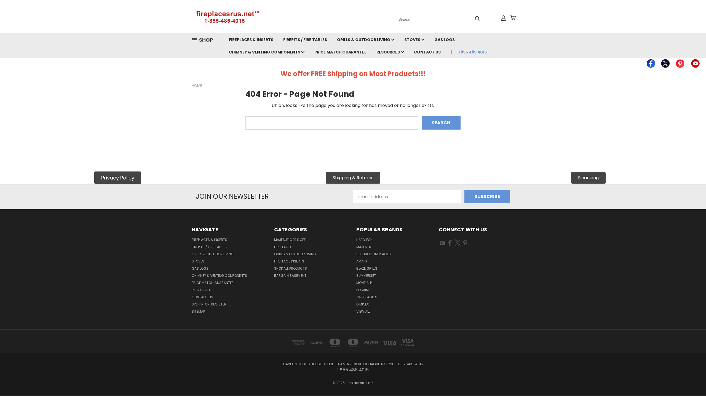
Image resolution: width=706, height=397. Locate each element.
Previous (690, 379)
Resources (388, 52)
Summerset (366, 275)
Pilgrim (362, 290)
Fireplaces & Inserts (251, 39)
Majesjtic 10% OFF (290, 239)
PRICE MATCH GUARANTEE (340, 52)
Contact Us (427, 52)
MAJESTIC (364, 247)
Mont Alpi (364, 282)
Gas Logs (444, 39)
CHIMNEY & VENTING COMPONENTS (265, 52)
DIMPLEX (362, 304)
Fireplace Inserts (289, 261)
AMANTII (362, 261)
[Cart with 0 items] (513, 18)
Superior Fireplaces (373, 254)
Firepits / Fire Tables (305, 39)
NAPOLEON (364, 239)
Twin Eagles (366, 297)
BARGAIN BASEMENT (290, 275)
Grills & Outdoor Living (364, 39)
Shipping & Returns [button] (353, 178)
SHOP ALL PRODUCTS (290, 268)
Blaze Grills (366, 268)
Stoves (412, 39)
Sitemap (198, 311)
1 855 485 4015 (472, 52)
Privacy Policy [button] (117, 177)
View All (363, 311)
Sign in (198, 304)
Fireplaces (283, 247)
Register (218, 304)
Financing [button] (588, 178)
